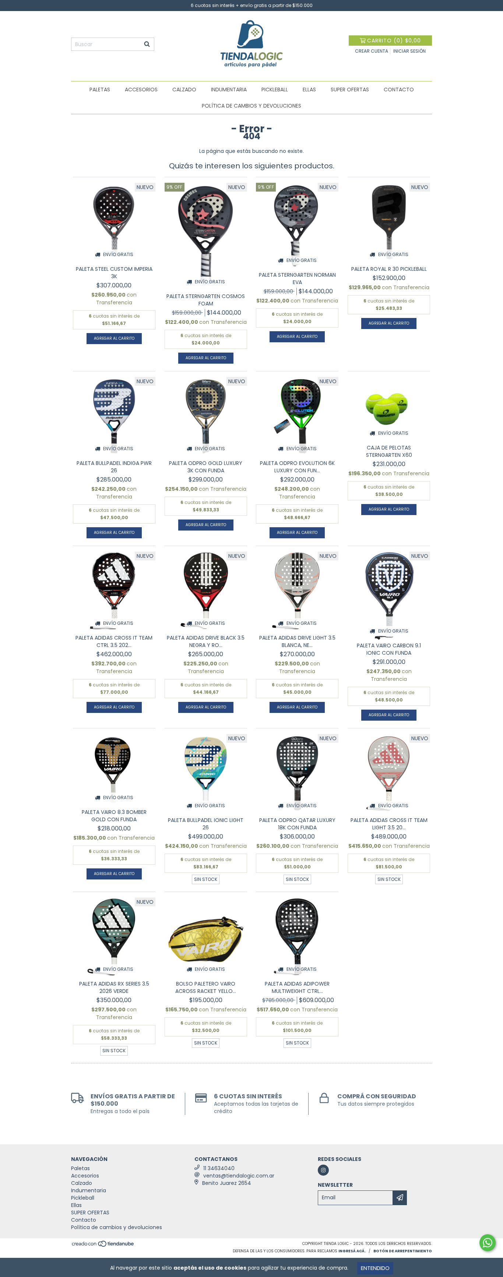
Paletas (99, 89)
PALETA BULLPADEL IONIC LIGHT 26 (205, 823)
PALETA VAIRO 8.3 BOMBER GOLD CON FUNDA (114, 815)
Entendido (375, 1268)
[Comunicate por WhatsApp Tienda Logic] (487, 1242)
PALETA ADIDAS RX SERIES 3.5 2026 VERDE (114, 987)
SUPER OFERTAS (350, 89)
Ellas (309, 89)
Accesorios (141, 89)
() (394, 40)
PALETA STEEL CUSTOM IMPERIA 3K (114, 272)
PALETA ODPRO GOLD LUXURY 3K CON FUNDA (205, 466)
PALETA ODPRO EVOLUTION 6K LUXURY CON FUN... (297, 466)
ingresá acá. (352, 1251)
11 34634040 (219, 1168)
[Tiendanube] (103, 1246)
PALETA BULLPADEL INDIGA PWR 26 (114, 466)
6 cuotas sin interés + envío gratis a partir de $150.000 (252, 5)
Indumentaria (229, 89)
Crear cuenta (371, 51)
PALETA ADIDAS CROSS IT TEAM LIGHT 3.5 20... (389, 823)
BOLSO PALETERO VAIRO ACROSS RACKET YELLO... (205, 987)
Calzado (184, 89)
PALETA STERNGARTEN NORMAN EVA (297, 278)
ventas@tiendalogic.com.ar (238, 1175)
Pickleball (274, 89)
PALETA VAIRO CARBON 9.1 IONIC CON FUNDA (389, 649)
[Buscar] (147, 44)
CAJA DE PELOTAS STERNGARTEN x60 (389, 451)
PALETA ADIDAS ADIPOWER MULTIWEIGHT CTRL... (297, 987)
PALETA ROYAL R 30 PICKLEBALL (389, 269)
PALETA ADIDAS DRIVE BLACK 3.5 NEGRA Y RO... (206, 641)
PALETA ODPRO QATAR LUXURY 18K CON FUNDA (297, 823)
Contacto (399, 89)
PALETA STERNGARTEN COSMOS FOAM (205, 300)
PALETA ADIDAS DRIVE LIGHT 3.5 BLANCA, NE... (297, 641)
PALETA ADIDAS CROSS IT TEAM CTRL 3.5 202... (113, 641)
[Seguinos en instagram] (323, 1170)
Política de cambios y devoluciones (251, 105)
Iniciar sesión (409, 51)
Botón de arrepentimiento (402, 1251)
